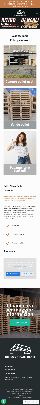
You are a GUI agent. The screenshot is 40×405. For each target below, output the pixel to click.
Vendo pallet (20, 124)
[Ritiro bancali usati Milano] (20, 12)
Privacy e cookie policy (15, 397)
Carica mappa (14, 274)
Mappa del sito (27, 397)
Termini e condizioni (19, 266)
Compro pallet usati (20, 81)
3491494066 (24, 3)
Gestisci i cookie (31, 401)
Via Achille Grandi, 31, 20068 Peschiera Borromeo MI (18, 378)
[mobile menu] (37, 12)
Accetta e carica (27, 274)
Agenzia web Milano (23, 393)
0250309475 (9, 3)
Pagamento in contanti (20, 169)
